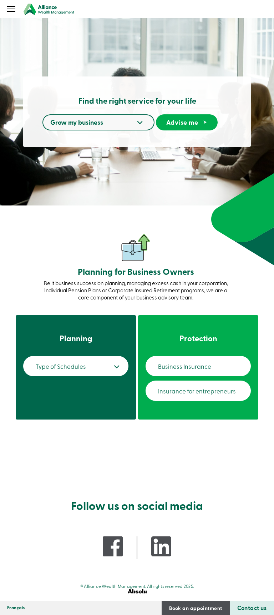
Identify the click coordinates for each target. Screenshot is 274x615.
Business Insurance (184, 366)
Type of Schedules (61, 366)
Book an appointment (195, 607)
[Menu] (11, 9)
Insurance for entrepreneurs (197, 391)
